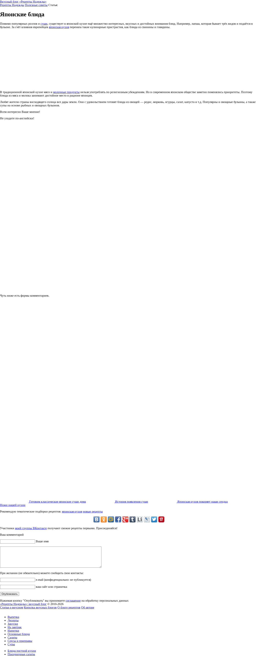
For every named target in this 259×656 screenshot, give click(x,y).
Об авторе (87, 607)
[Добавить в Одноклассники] (104, 519)
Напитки (13, 630)
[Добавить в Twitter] (154, 519)
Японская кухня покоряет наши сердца (202, 501)
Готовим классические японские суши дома (57, 501)
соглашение (73, 600)
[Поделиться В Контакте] (96, 519)
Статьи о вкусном (11, 607)
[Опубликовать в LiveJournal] (147, 519)
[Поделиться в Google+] (125, 519)
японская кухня (59, 27)
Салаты (12, 637)
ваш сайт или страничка (51, 586)
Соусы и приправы (20, 641)
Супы (11, 644)
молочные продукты (66, 92)
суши (44, 23)
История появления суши (131, 501)
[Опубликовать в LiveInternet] (140, 519)
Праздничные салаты (21, 654)
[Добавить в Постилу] (161, 519)
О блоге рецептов (68, 607)
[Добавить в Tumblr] (133, 519)
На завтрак (15, 627)
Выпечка (13, 617)
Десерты (13, 620)
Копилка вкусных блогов (40, 607)
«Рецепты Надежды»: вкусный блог (23, 604)
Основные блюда (19, 634)
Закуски (13, 623)
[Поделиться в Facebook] (118, 519)
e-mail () (63, 579)
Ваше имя (42, 541)
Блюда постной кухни (22, 650)
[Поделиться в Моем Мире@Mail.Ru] (111, 519)
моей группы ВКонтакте (31, 528)
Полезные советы (36, 5)
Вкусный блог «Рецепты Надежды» (23, 1)
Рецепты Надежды (12, 5)
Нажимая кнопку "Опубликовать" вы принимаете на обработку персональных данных (64, 600)
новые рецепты (93, 511)
